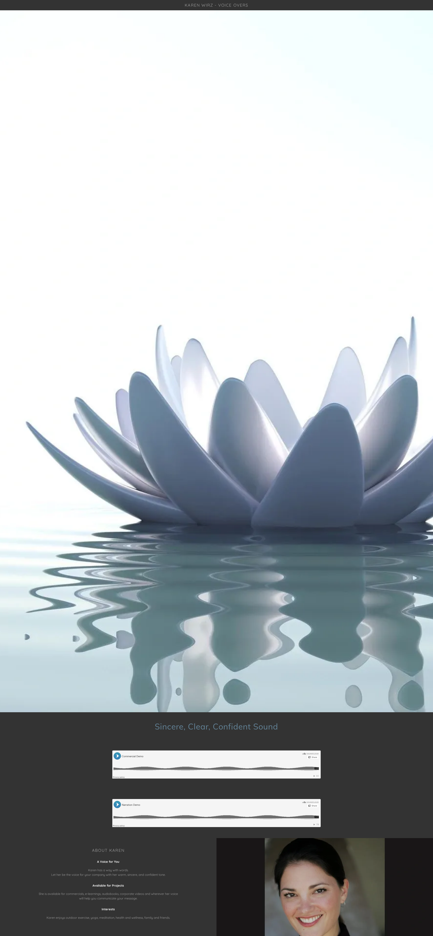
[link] (217, 5)
